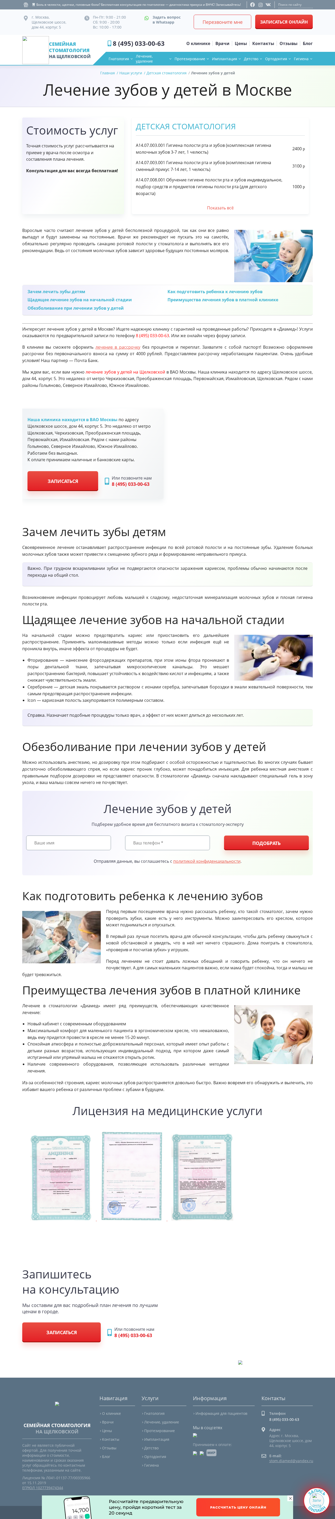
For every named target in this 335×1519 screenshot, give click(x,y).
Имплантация (224, 58)
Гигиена (301, 58)
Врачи (108, 1422)
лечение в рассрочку (118, 347)
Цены (107, 1430)
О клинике (111, 1413)
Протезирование (190, 58)
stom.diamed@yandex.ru (291, 1460)
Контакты (110, 1439)
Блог (106, 1456)
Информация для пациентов (221, 1413)
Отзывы (109, 1447)
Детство (251, 58)
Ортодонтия (276, 58)
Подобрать (266, 843)
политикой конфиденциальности (207, 861)
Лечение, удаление (144, 59)
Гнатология (119, 58)
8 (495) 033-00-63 (139, 43)
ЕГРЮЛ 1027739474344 (42, 1487)
